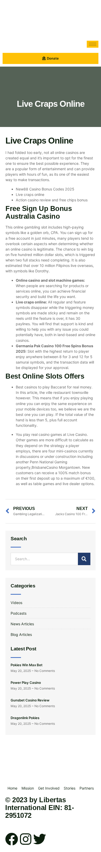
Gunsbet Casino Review (30, 700)
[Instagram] (25, 839)
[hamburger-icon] (92, 44)
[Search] (84, 559)
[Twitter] (39, 839)
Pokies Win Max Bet (26, 665)
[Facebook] (11, 839)
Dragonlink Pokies (25, 718)
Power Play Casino (26, 682)
